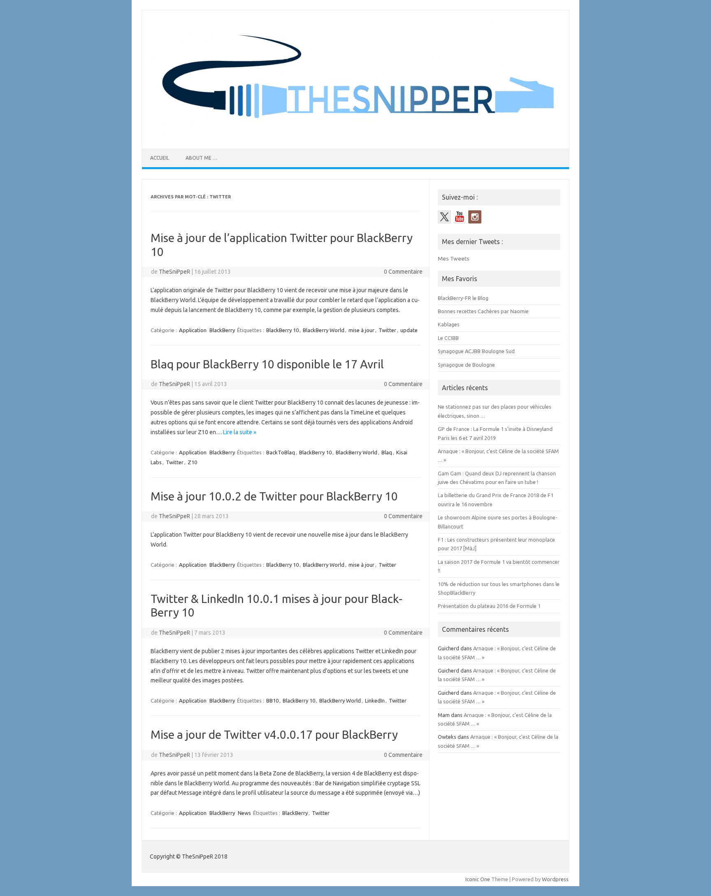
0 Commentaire (403, 271)
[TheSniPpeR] (355, 134)
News (244, 813)
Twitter (387, 330)
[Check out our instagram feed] (474, 216)
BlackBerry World (323, 330)
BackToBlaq (280, 452)
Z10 (192, 462)
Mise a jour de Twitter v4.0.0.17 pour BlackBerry (274, 734)
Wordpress (555, 879)
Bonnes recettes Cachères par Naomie (483, 311)
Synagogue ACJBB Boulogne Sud (476, 351)
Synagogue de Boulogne (466, 365)
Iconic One (477, 879)
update (409, 330)
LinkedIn (375, 700)
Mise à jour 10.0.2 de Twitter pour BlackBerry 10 (274, 496)
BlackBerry (222, 330)
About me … (201, 158)
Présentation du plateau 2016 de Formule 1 (489, 606)
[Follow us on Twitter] (444, 216)
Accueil (159, 158)
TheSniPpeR (174, 271)
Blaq (386, 452)
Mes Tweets (453, 258)
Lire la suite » (239, 432)
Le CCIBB (448, 338)
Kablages (449, 324)
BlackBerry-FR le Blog (463, 298)
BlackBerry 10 (282, 330)
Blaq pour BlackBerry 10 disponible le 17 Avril (267, 364)
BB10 (272, 700)
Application (193, 330)
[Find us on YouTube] (459, 216)
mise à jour (361, 330)
